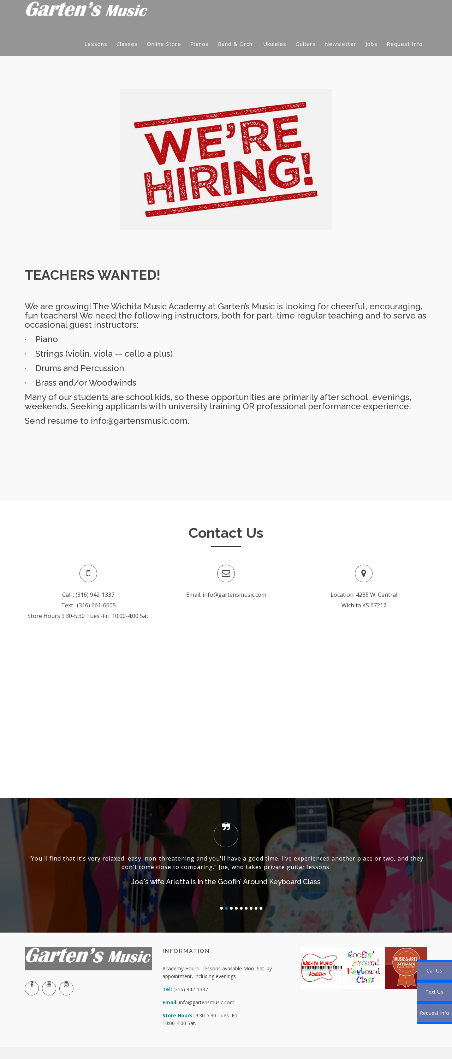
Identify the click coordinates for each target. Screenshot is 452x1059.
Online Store (164, 43)
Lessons (95, 43)
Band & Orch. (236, 43)
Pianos (199, 43)
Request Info (405, 43)
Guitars (306, 43)
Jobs (371, 43)
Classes (127, 43)
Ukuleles (274, 43)
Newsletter (340, 43)
